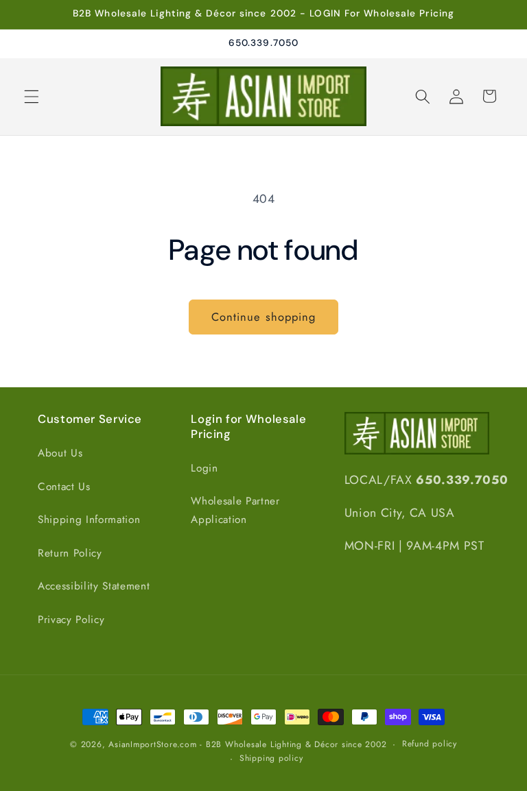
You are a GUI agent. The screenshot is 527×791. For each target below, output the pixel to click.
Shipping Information (89, 519)
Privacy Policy (71, 619)
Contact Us (64, 486)
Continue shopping (263, 316)
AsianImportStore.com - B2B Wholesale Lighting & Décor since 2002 (247, 744)
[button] (31, 96)
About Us (60, 453)
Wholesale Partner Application (235, 510)
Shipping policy (271, 758)
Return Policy (70, 553)
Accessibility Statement (94, 586)
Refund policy (429, 744)
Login (204, 468)
